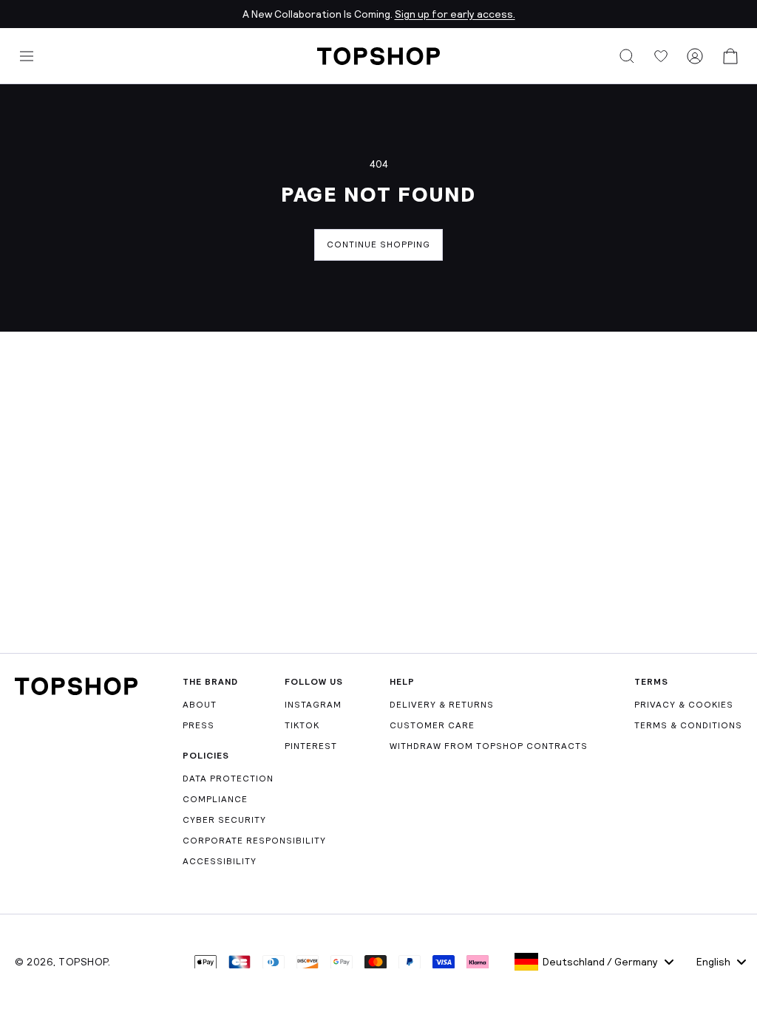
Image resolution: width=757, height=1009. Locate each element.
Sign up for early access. (455, 14)
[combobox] (594, 961)
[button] (627, 56)
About (200, 705)
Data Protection (228, 778)
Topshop (83, 961)
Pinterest (311, 746)
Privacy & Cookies (683, 705)
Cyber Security (224, 820)
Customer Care (432, 725)
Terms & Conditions (688, 725)
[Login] (695, 56)
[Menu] (26, 56)
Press (198, 725)
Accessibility (220, 861)
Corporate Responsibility (254, 840)
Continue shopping (378, 244)
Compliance (215, 799)
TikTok (302, 725)
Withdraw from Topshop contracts (489, 746)
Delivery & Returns (442, 705)
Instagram (313, 705)
